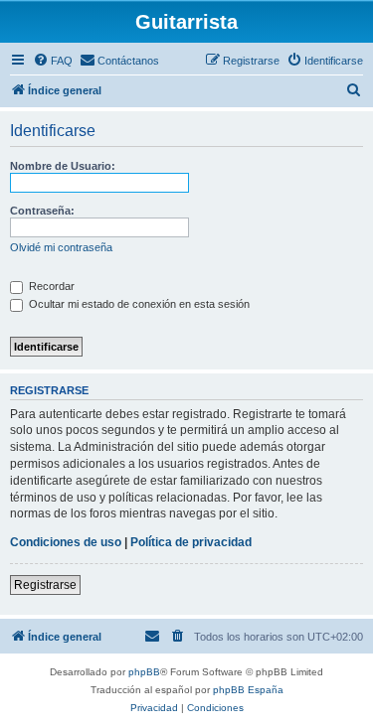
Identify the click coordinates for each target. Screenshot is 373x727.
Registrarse (45, 585)
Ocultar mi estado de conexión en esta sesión (138, 304)
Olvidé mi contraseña (61, 247)
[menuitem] (53, 61)
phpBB (144, 671)
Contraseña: (42, 211)
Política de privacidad (191, 542)
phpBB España (248, 689)
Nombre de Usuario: (62, 166)
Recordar (50, 286)
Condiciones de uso (65, 542)
